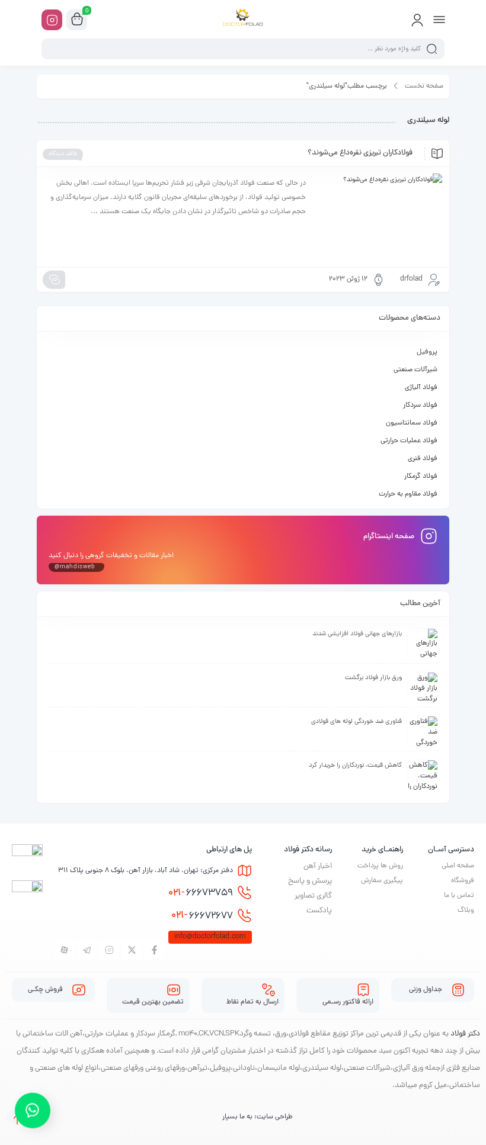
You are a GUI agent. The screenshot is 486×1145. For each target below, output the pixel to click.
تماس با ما (459, 895)
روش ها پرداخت (380, 866)
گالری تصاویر (313, 896)
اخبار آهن (317, 866)
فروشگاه (462, 881)
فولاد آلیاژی (421, 387)
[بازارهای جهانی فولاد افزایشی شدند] (422, 643)
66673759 (200, 893)
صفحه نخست (424, 86)
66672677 (202, 916)
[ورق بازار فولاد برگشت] (422, 687)
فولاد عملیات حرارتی (409, 441)
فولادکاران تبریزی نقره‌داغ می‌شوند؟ (360, 153)
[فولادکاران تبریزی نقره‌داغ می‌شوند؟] (379, 216)
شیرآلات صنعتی (415, 370)
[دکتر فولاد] (243, 19)
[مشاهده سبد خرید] (77, 20)
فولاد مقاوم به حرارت (408, 494)
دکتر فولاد (465, 1034)
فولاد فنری (422, 459)
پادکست (319, 910)
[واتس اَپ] (33, 1114)
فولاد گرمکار (420, 476)
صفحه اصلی (458, 866)
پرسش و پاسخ (310, 881)
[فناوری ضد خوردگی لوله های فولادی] (422, 731)
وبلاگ (466, 910)
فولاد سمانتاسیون (411, 423)
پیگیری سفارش (382, 881)
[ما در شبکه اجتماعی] (51, 19)
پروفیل (427, 352)
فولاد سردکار (420, 405)
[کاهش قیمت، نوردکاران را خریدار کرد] (422, 775)
